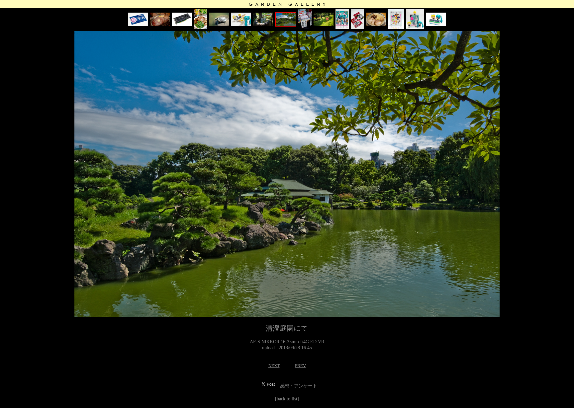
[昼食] (200, 27)
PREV (300, 365)
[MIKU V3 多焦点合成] (415, 27)
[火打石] (305, 27)
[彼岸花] (324, 24)
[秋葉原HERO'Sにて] (160, 24)
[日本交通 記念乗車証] (138, 24)
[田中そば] (376, 24)
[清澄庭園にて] (263, 24)
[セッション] (241, 24)
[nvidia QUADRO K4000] (182, 24)
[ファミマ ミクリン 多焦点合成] (436, 24)
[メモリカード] (357, 27)
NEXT (274, 365)
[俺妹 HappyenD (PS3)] (396, 27)
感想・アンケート (298, 385)
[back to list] (287, 398)
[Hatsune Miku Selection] (342, 27)
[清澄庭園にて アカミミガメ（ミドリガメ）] (219, 24)
